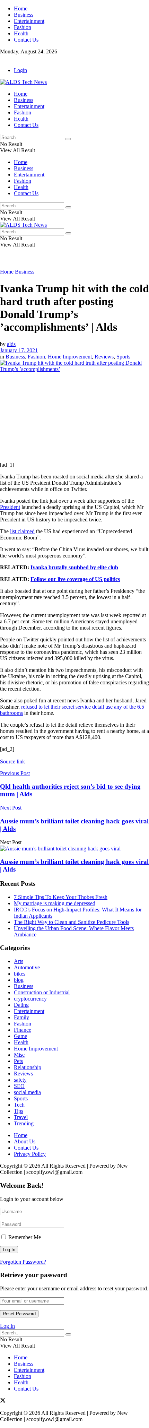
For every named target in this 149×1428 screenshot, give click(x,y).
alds (11, 344)
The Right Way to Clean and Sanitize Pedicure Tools (71, 922)
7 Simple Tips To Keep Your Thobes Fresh (60, 897)
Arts (18, 961)
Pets (18, 1061)
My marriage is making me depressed (54, 903)
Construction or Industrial (42, 992)
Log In (7, 1326)
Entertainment (29, 21)
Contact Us (26, 40)
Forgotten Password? (23, 1262)
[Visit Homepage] (23, 82)
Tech (19, 1105)
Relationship (27, 1067)
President (10, 507)
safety (20, 1080)
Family (21, 1017)
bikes (19, 974)
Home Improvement (70, 357)
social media (27, 1092)
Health (21, 33)
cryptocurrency (30, 999)
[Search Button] (68, 139)
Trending (24, 1123)
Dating (21, 1005)
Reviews (104, 357)
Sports (123, 357)
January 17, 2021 (19, 350)
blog (19, 980)
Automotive (27, 967)
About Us (24, 1141)
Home (20, 8)
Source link (12, 761)
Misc (19, 1055)
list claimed (22, 531)
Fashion (22, 27)
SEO (19, 1086)
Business (23, 15)
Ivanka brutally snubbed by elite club (74, 567)
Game (20, 1036)
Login (20, 70)
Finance (22, 1030)
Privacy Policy (30, 1154)
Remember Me (24, 1237)
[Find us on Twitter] (3, 58)
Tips (18, 1111)
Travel (21, 1117)
